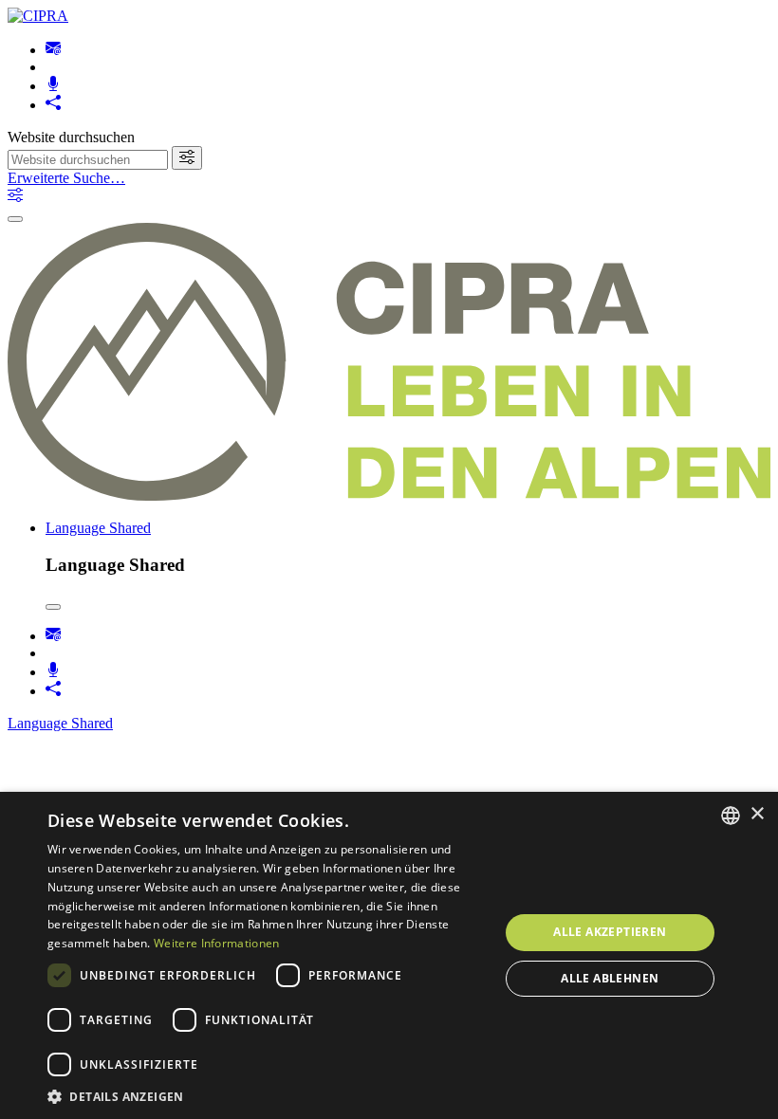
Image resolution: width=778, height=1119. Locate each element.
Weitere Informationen (216, 943)
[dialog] (389, 955)
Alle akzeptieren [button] (609, 932)
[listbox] (730, 815)
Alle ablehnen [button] (609, 978)
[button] (266, 1096)
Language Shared (98, 528)
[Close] (53, 607)
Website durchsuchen (71, 137)
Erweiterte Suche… (66, 178)
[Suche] (187, 158)
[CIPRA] (38, 16)
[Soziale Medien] (53, 105)
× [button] (757, 814)
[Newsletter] (53, 50)
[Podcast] (53, 86)
